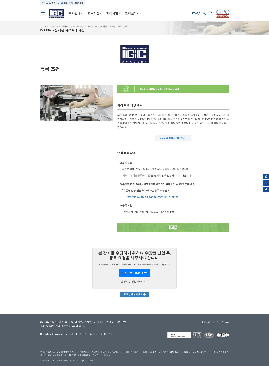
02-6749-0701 (52, 2)
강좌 (47, 26)
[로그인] (211, 13)
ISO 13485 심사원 (60, 26)
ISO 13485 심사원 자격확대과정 (101, 26)
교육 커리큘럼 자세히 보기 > (173, 138)
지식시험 (112, 13)
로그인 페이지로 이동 (134, 294)
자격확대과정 (77, 26)
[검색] (204, 13)
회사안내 (75, 13)
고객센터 (131, 13)
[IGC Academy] (56, 13)
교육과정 (93, 13)
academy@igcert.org (73, 2)
